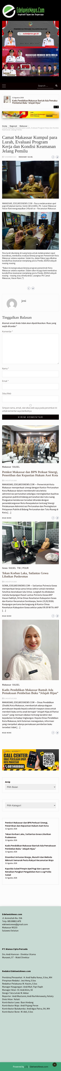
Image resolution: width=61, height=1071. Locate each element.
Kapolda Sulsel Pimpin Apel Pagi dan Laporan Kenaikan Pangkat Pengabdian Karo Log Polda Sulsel (28, 871)
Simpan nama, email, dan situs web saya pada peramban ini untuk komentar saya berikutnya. (29, 409)
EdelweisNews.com (39, 1066)
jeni (23, 300)
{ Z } (26, 1066)
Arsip (7, 781)
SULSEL (30, 157)
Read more (6, 733)
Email (5, 381)
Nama (5, 368)
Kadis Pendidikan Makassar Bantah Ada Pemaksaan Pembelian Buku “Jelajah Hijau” (36, 101)
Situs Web (6, 393)
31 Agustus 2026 (10, 698)
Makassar (23, 157)
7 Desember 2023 (10, 157)
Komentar (7, 331)
